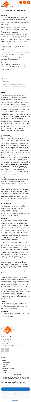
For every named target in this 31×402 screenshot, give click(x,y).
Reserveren (5, 364)
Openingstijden (6, 362)
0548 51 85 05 (9, 343)
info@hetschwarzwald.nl (14, 345)
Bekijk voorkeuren (15, 397)
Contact (4, 366)
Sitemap (4, 370)
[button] (29, 374)
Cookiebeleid (15, 400)
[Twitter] (7, 350)
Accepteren (15, 389)
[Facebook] (2, 350)
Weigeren (15, 393)
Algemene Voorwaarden (8, 368)
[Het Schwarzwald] (6, 4)
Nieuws (4, 360)
